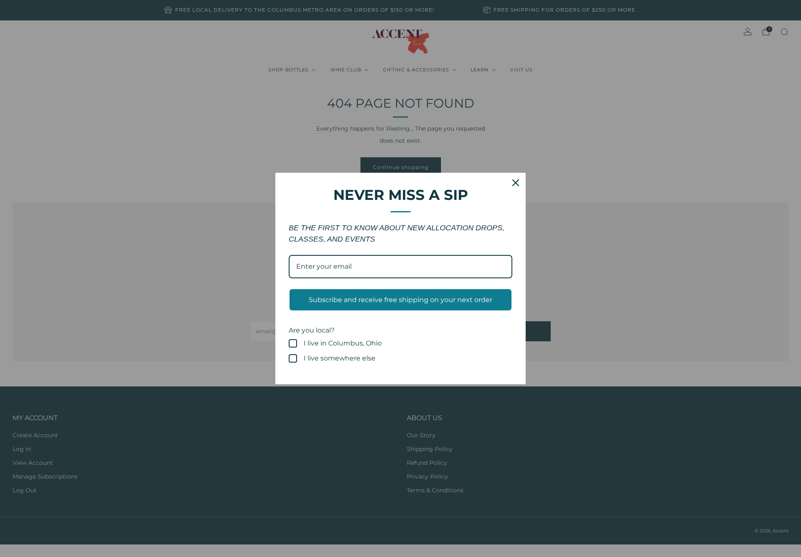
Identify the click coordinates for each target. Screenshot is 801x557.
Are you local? (312, 330)
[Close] (516, 183)
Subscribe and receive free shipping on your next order (400, 300)
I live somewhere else (339, 358)
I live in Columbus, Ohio (343, 343)
